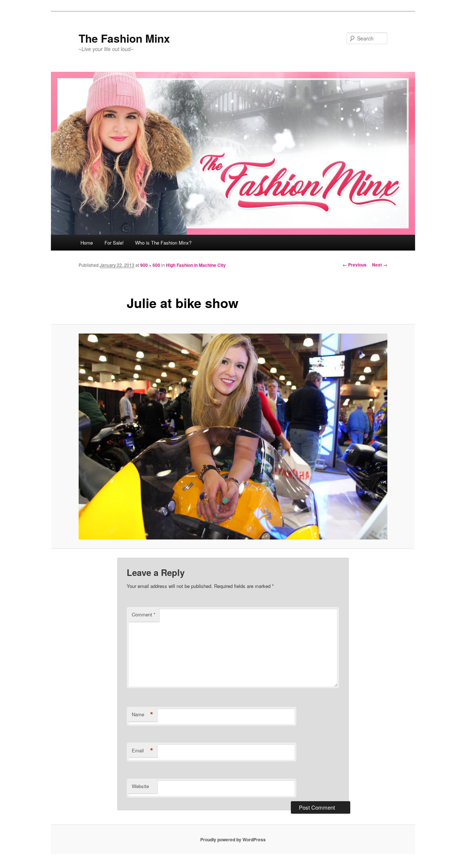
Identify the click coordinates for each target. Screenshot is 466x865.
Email (142, 750)
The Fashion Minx (124, 38)
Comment (143, 614)
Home (86, 242)
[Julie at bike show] (233, 436)
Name (142, 714)
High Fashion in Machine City (196, 265)
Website (140, 786)
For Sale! (114, 242)
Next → (379, 264)
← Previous (355, 264)
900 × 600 (150, 265)
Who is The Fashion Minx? (163, 242)
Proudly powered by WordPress (233, 839)
